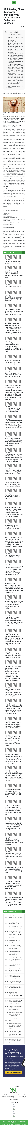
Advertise (17, 1124)
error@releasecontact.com (18, 237)
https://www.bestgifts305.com (10, 126)
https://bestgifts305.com (14, 222)
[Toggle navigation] (14, 2)
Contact (24, 1124)
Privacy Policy (10, 1124)
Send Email (9, 216)
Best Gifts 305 (8, 87)
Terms (3, 1124)
